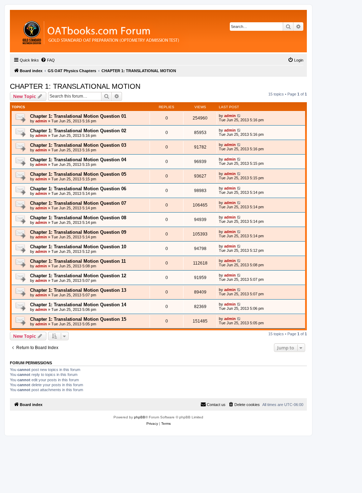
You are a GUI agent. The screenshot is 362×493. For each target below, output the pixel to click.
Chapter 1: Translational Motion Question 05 (78, 174)
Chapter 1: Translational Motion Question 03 (78, 145)
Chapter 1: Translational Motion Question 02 (78, 130)
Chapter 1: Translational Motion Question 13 (78, 290)
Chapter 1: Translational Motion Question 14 (78, 304)
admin (41, 121)
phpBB (139, 417)
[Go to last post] (239, 116)
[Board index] (139, 31)
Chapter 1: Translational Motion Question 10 (78, 246)
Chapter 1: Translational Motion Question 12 (78, 275)
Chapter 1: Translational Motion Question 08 (78, 217)
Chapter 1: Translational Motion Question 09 (78, 232)
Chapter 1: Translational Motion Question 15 (78, 319)
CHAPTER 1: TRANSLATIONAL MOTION (75, 86)
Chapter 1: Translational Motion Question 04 (78, 159)
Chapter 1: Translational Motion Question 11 (78, 261)
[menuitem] (48, 60)
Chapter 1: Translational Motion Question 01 (78, 116)
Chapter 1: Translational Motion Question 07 (78, 203)
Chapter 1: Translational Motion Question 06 (78, 188)
